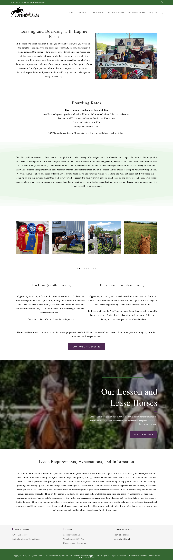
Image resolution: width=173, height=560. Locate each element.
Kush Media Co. (86, 551)
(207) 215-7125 (18, 2)
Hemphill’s (64, 157)
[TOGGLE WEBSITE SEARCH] (161, 13)
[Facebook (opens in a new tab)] (161, 2)
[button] (18, 237)
